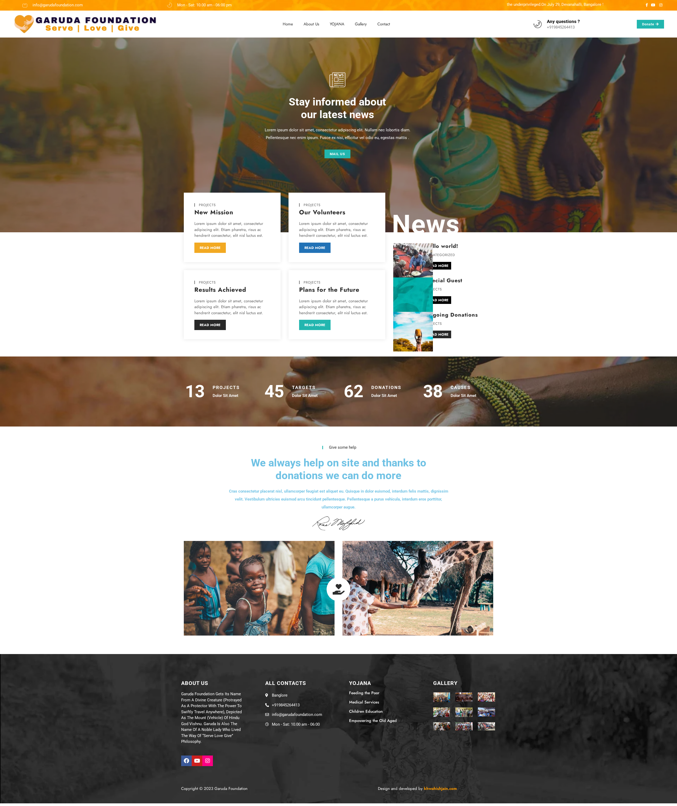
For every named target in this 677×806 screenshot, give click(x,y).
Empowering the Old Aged (373, 721)
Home (288, 24)
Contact (383, 24)
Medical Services (364, 702)
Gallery (361, 24)
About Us (311, 24)
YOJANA (337, 24)
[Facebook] (186, 761)
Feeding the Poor (364, 693)
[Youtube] (197, 761)
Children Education (366, 711)
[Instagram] (207, 761)
